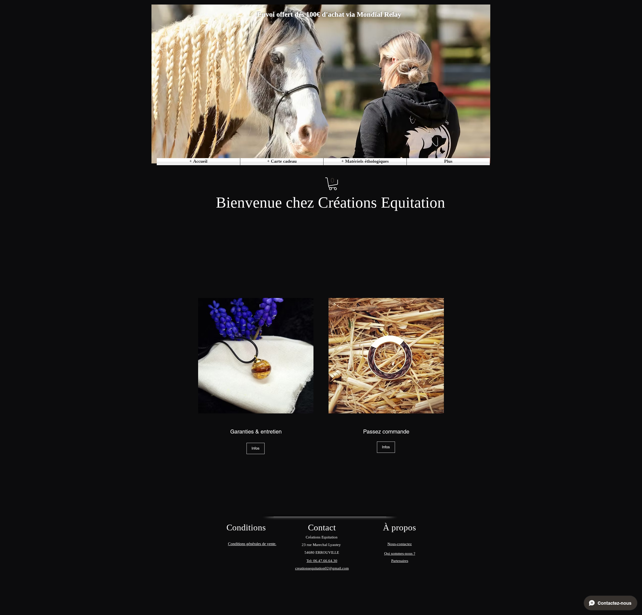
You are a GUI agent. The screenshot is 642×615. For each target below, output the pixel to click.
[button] (365, 161)
